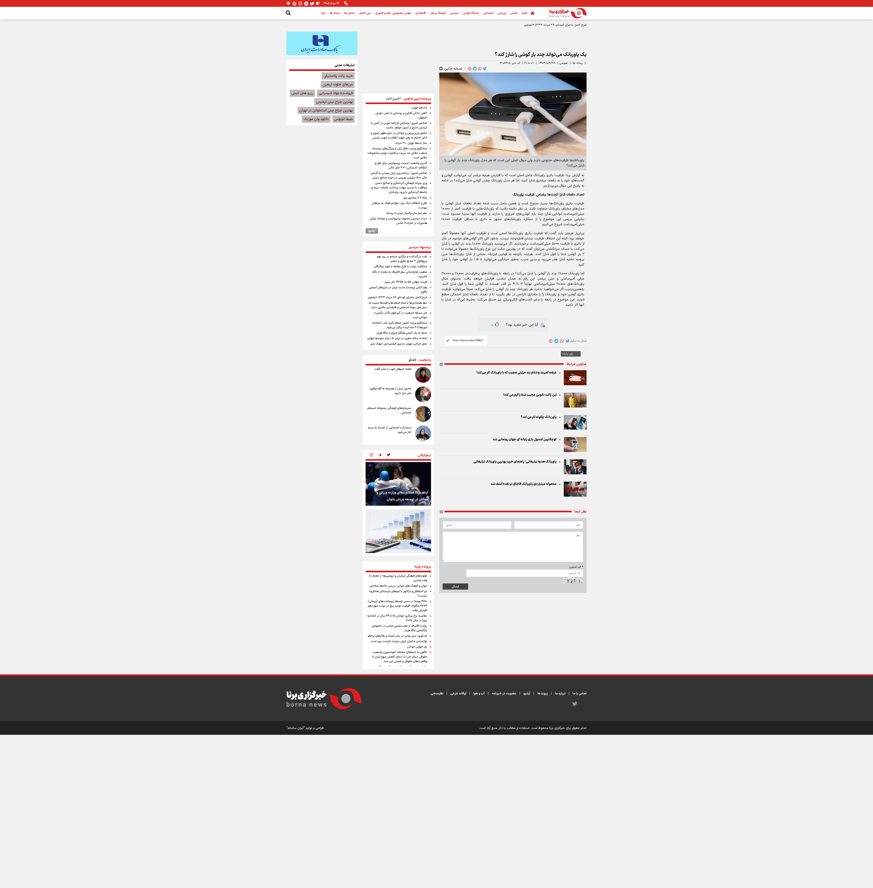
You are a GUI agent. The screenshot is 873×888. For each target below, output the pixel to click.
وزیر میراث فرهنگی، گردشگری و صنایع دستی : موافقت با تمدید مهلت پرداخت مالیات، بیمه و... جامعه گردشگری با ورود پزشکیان (398, 188)
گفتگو (412, 360)
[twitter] (484, 69)
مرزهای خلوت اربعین (338, 84)
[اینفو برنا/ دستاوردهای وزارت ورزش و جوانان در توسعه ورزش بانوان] (398, 484)
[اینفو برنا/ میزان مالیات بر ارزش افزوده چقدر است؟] (398, 531)
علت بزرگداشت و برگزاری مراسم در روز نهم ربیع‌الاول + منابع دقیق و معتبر (402, 258)
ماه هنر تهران (419, 107)
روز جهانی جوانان (417, 647)
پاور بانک (567, 354)
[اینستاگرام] (300, 3)
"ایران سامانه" (295, 728)
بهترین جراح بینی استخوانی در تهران (326, 110)
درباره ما (560, 693)
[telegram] (474, 69)
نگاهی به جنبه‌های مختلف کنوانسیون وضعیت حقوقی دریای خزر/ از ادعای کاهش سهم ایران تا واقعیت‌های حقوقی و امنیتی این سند (399, 657)
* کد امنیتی (576, 567)
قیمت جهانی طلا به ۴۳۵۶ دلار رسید (405, 282)
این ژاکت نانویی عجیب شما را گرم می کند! (530, 395)
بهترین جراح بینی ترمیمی (334, 102)
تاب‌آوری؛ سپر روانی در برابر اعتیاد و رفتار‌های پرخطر (397, 636)
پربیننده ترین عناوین (417, 98)
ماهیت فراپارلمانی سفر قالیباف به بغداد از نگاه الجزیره (399, 274)
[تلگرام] (306, 3)
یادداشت (425, 360)
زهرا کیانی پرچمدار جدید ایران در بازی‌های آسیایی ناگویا (398, 289)
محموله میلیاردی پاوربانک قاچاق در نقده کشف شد (524, 484)
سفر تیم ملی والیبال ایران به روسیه (406, 213)
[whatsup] (479, 69)
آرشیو (371, 231)
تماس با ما (579, 693)
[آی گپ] (288, 3)
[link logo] (568, 13)
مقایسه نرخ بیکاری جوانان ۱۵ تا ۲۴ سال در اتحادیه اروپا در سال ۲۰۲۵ (397, 618)
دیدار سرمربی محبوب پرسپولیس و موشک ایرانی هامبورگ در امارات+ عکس (398, 220)
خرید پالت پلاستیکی (338, 76)
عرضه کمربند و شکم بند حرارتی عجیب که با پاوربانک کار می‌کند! (517, 372)
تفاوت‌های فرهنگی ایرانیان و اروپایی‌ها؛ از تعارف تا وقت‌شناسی (398, 578)
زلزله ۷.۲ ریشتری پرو (415, 197)
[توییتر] (312, 3)
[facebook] (469, 69)
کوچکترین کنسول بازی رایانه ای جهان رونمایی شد (524, 439)
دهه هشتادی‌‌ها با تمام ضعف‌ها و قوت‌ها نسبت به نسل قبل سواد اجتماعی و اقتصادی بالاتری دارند (398, 305)
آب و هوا (479, 693)
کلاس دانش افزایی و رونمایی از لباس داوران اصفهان (401, 115)
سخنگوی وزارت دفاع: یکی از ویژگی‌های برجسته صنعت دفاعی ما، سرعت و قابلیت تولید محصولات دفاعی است (397, 153)
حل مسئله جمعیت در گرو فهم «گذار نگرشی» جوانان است (400, 315)
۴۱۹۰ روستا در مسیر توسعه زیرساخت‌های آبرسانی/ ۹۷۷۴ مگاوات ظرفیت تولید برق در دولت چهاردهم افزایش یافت (397, 606)
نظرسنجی (437, 693)
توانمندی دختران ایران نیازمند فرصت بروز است (399, 641)
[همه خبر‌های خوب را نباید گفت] (423, 375)
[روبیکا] (318, 3)
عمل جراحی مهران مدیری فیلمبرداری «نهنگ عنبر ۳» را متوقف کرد (398, 346)
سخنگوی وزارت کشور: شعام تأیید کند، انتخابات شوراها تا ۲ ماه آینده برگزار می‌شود (399, 325)
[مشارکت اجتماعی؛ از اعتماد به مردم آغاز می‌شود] (423, 433)
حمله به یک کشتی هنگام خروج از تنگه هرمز (401, 333)
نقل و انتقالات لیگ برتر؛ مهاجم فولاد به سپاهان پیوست (399, 205)
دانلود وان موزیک (316, 119)
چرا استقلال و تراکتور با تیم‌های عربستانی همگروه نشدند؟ (398, 593)
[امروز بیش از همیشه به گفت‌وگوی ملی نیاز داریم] (423, 394)
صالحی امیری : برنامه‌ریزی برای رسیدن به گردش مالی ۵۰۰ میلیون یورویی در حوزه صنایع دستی (398, 175)
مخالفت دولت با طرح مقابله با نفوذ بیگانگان (400, 266)
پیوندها (542, 693)
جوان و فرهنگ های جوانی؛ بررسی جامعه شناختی (398, 586)
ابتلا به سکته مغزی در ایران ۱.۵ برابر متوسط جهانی (397, 338)
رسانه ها (578, 63)
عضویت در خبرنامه (504, 693)
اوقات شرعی (458, 693)
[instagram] (371, 455)
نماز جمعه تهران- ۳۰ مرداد (411, 143)
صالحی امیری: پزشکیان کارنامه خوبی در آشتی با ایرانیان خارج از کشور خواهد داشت (399, 125)
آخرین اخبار (393, 98)
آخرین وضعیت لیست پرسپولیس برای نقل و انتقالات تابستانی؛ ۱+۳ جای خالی (401, 165)
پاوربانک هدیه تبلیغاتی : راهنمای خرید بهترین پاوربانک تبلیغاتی (515, 461)
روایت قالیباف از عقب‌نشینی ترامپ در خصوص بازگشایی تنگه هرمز (399, 628)
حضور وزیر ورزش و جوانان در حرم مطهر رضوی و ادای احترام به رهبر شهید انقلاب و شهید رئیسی (399, 135)
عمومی (563, 63)
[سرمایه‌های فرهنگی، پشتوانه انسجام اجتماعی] (423, 414)
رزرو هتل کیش (302, 93)
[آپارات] (294, 3)
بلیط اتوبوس (343, 119)
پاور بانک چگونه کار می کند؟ (539, 417)
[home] (532, 13)
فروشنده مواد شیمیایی (336, 93)
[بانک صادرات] (321, 43)
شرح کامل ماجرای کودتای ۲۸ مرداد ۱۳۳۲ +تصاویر (397, 297)
